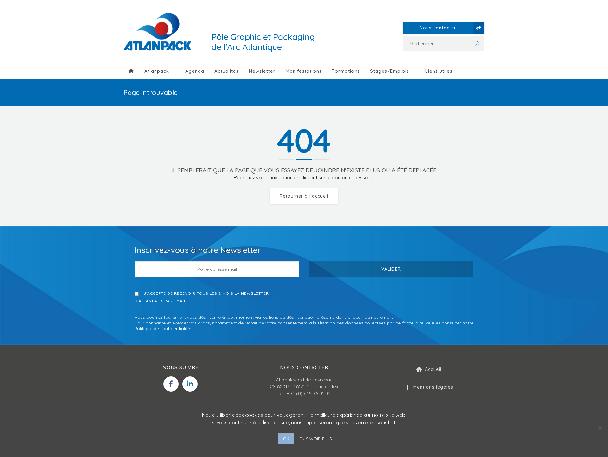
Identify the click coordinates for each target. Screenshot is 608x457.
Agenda (194, 71)
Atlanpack (156, 71)
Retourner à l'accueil (304, 196)
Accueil (433, 369)
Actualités (226, 71)
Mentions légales (433, 387)
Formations (346, 71)
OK (286, 438)
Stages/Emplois (389, 71)
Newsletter (262, 71)
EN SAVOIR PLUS (316, 438)
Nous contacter (438, 28)
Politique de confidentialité (162, 328)
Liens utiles (439, 71)
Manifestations (304, 71)
